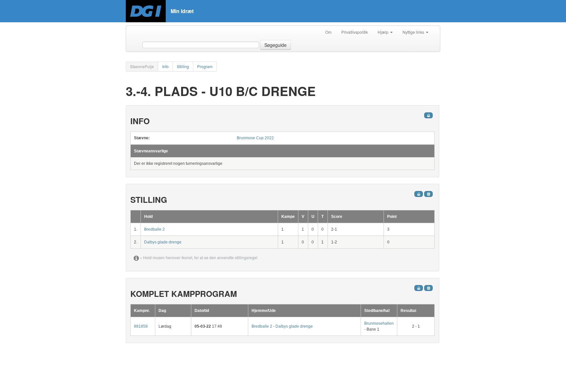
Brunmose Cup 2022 (255, 138)
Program (205, 66)
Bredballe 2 (154, 229)
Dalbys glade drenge (162, 242)
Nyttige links (414, 32)
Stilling (183, 66)
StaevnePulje (142, 66)
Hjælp (383, 32)
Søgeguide (275, 45)
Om (328, 32)
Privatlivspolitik (354, 32)
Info (165, 66)
